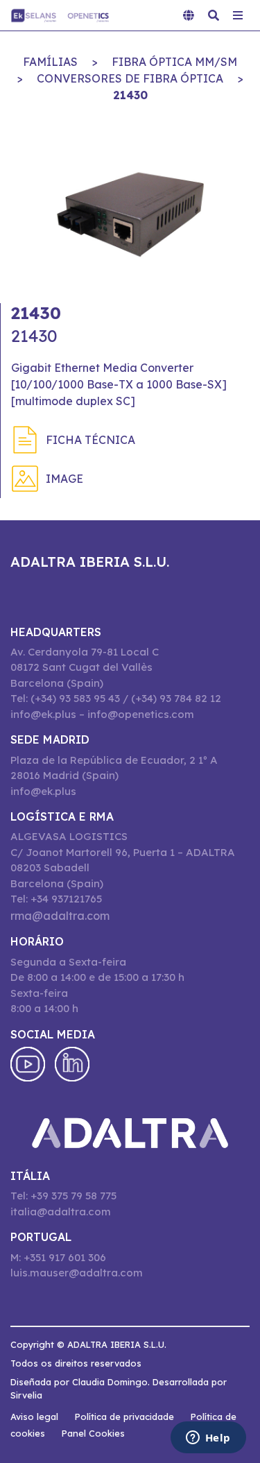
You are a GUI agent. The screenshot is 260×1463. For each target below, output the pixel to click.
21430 (130, 95)
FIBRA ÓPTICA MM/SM (174, 62)
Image (64, 479)
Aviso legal (34, 1416)
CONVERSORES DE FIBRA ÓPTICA (130, 78)
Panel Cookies (93, 1433)
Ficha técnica (90, 440)
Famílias (50, 62)
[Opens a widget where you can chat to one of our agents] (208, 1438)
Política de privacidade (124, 1416)
